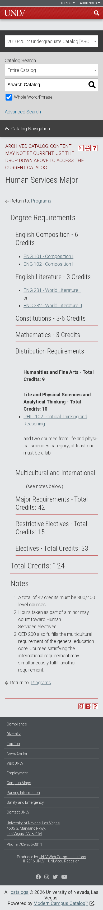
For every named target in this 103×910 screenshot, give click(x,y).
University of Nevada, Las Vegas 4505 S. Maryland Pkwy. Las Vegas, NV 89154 (33, 828)
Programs (41, 201)
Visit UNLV (15, 763)
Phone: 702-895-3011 (24, 844)
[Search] (92, 84)
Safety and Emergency (25, 802)
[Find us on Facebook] (38, 877)
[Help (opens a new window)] (94, 148)
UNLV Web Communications (62, 857)
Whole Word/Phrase (33, 97)
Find (96, 13)
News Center (17, 753)
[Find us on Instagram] (55, 877)
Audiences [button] (88, 3)
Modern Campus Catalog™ (61, 903)
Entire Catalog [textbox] (21, 70)
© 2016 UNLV (33, 861)
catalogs (20, 892)
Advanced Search (23, 111)
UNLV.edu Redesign (63, 861)
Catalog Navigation (30, 128)
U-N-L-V (15, 13)
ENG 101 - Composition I (48, 256)
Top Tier (13, 744)
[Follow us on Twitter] (46, 877)
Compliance (17, 724)
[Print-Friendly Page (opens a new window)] (88, 148)
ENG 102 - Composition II (49, 264)
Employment (17, 773)
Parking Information (23, 792)
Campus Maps (19, 783)
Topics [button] (66, 3)
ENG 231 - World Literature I (52, 290)
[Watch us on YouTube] (64, 877)
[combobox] (51, 41)
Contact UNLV (18, 812)
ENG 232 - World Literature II (53, 305)
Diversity (14, 734)
